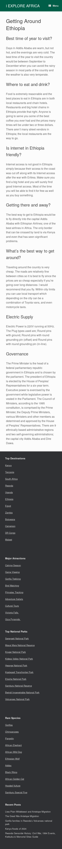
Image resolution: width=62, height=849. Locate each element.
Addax (8, 765)
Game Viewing (12, 572)
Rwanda (9, 485)
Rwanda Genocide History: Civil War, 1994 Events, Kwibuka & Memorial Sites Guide (30, 835)
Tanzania (9, 472)
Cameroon (10, 526)
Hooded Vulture (12, 785)
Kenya (8, 465)
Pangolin (9, 738)
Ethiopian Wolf (12, 758)
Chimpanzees (12, 731)
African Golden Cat (14, 779)
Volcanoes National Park (17, 699)
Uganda (9, 492)
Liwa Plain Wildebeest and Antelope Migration (28, 811)
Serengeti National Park (17, 638)
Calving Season (13, 565)
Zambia (9, 512)
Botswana (10, 519)
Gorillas (9, 725)
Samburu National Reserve (18, 685)
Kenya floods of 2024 (15, 828)
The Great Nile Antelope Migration (22, 816)
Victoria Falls (12, 612)
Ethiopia (9, 499)
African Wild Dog (13, 752)
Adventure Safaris (14, 599)
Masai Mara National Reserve (20, 645)
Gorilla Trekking (13, 578)
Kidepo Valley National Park (19, 658)
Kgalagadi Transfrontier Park (19, 672)
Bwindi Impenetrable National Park (22, 692)
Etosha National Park (15, 679)
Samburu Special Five (16, 792)
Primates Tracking (14, 592)
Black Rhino (11, 772)
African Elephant (13, 745)
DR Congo (10, 532)
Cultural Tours (12, 605)
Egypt (8, 505)
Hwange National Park (16, 665)
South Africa (11, 478)
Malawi (8, 539)
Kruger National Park (15, 652)
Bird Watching (12, 585)
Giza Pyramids (13, 619)
